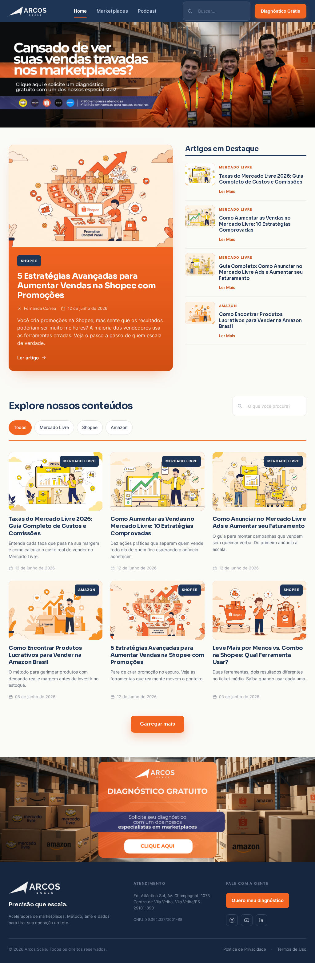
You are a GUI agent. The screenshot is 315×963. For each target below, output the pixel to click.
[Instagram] (232, 920)
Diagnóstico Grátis (280, 11)
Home (80, 11)
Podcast (147, 11)
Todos (20, 427)
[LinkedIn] (261, 920)
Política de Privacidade (244, 949)
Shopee (90, 427)
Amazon (119, 427)
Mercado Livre (54, 427)
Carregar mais (157, 724)
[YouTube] (247, 920)
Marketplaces (112, 11)
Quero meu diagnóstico (258, 900)
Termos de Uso (291, 949)
